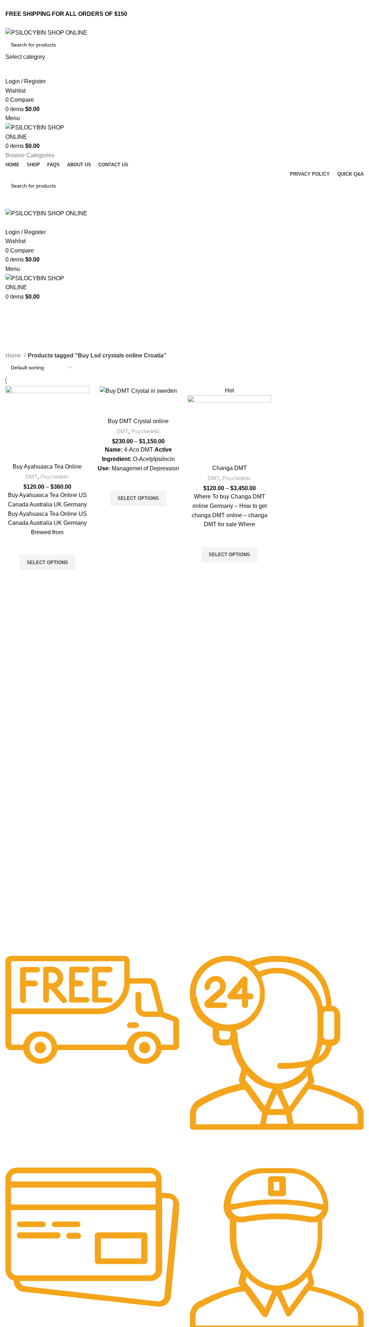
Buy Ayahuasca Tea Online (47, 466)
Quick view (47, 579)
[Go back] (14, 310)
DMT (31, 477)
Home (13, 355)
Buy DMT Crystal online (138, 421)
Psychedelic (54, 477)
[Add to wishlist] (47, 546)
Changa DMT (229, 468)
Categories (22, 346)
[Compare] (47, 450)
